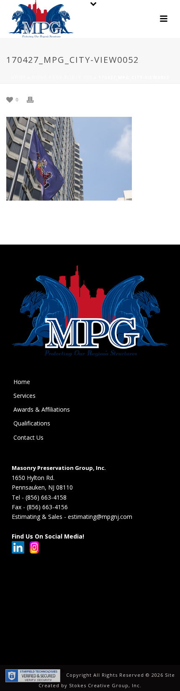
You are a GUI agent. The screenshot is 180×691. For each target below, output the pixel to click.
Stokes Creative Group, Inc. (105, 685)
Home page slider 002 (62, 77)
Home (18, 77)
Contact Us (28, 437)
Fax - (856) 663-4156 (40, 507)
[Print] (34, 99)
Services (24, 396)
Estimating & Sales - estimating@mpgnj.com (72, 517)
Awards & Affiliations (41, 409)
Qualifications (31, 423)
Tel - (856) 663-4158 (39, 497)
